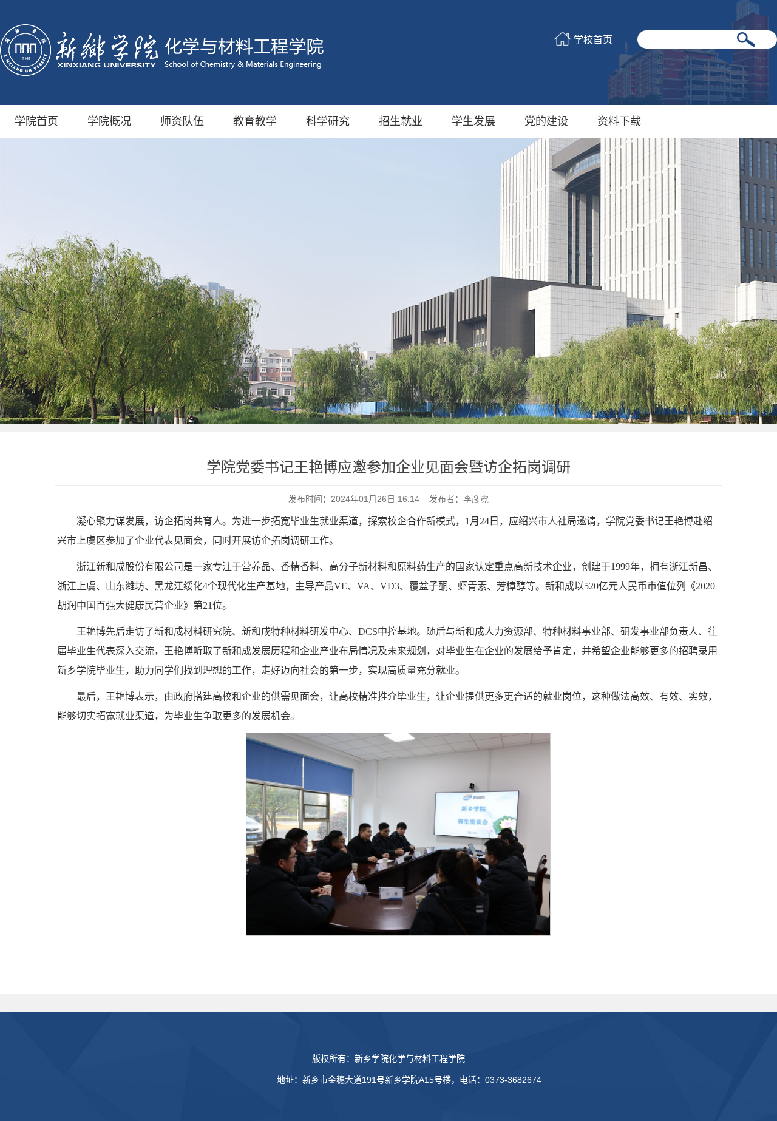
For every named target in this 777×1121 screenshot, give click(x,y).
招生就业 (400, 121)
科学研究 (328, 121)
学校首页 (593, 40)
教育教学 (255, 121)
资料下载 (619, 121)
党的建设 (546, 121)
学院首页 (36, 121)
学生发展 (473, 121)
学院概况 (109, 121)
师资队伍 (182, 121)
